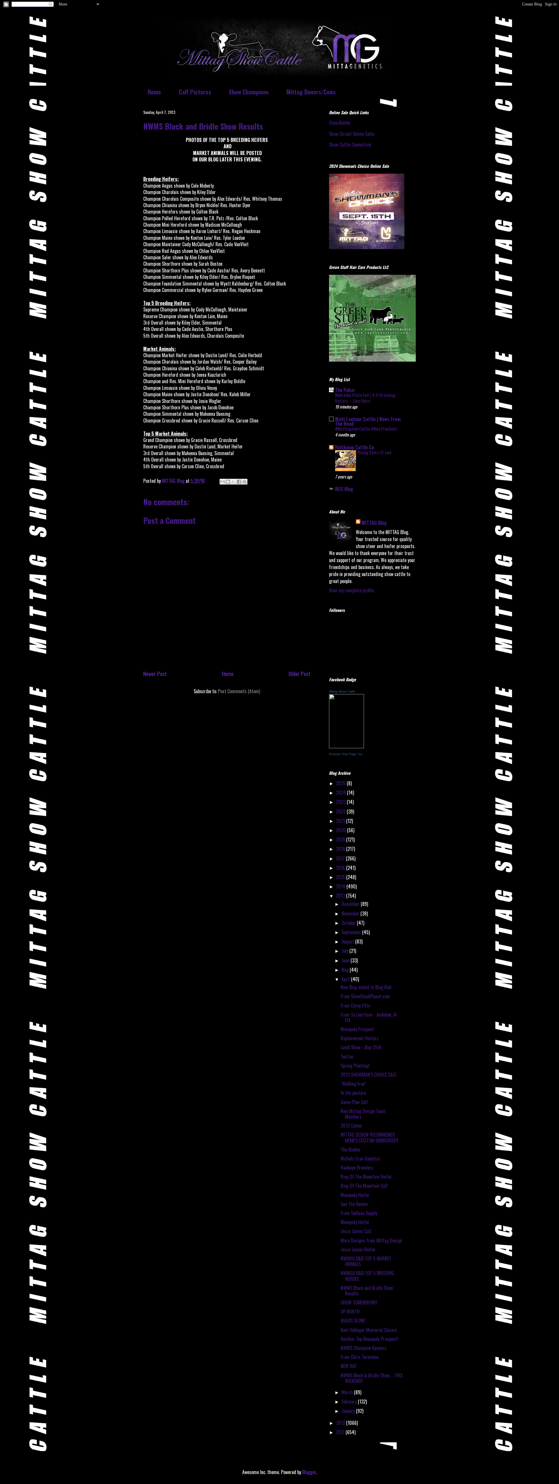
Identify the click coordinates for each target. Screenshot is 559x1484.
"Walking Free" (353, 1083)
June (346, 960)
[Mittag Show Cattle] (346, 746)
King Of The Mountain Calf (364, 1185)
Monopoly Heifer (355, 1194)
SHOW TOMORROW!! (359, 1302)
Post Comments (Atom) (239, 691)
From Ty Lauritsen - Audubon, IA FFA (369, 1017)
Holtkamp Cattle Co (354, 447)
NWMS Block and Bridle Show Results (367, 1290)
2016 (341, 867)
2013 (341, 895)
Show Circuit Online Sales (352, 133)
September (352, 932)
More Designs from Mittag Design (371, 1240)
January (349, 1410)
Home (154, 91)
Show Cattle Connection (350, 144)
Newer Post (155, 673)
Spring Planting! (355, 1065)
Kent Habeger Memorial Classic (369, 1329)
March (348, 1392)
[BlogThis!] (228, 482)
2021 (341, 820)
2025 (341, 783)
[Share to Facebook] (239, 482)
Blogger (309, 1472)
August (348, 941)
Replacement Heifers (359, 1038)
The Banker (351, 1149)
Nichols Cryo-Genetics (361, 1158)
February (350, 1401)
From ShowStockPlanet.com (365, 996)
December (351, 903)
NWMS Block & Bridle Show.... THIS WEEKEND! (372, 1378)
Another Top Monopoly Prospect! (369, 1338)
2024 (341, 792)
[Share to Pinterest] (244, 482)
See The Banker (354, 1203)
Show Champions (249, 91)
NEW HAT (349, 1365)
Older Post (299, 673)
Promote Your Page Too (345, 754)
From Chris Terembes (360, 1356)
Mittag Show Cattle (342, 691)
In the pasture (353, 1092)
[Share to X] (233, 482)
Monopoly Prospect (357, 1029)
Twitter (347, 1056)
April (346, 979)
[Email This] (222, 482)
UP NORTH (350, 1311)
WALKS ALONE (353, 1320)
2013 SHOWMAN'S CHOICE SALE (368, 1074)
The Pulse (344, 389)
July (345, 950)
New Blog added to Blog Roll (366, 987)
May (346, 969)
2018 (341, 848)
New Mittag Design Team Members (363, 1114)
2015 (341, 877)
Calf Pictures (195, 91)
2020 (341, 830)
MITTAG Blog (374, 522)
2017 (341, 858)
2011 (341, 1432)
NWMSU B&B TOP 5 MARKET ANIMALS (366, 1261)
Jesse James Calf (356, 1231)
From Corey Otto (355, 1005)
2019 (341, 839)
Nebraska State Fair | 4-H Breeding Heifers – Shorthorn (365, 398)
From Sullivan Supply (359, 1213)
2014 (341, 886)
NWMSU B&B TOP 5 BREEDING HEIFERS (367, 1276)
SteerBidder (340, 122)
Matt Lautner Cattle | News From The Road (368, 421)
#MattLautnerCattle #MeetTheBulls (366, 428)
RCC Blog (344, 488)
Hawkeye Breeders (357, 1167)
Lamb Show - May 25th (361, 1047)
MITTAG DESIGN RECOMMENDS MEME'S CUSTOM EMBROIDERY (370, 1137)
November (351, 913)
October (349, 922)
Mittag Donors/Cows (311, 91)
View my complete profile (351, 590)
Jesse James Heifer (358, 1249)
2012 (341, 1422)
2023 (341, 801)
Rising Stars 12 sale (375, 452)
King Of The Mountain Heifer (366, 1176)
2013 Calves (351, 1125)
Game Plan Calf (354, 1102)
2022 (341, 811)
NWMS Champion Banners (363, 1347)
